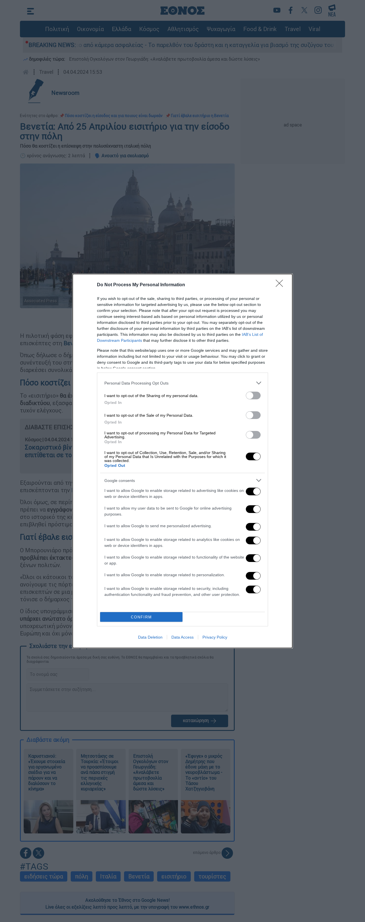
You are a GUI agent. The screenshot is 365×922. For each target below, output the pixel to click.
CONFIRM (141, 617)
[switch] (253, 395)
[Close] (281, 285)
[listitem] (182, 383)
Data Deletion (150, 637)
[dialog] (182, 461)
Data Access (182, 637)
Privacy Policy (214, 637)
